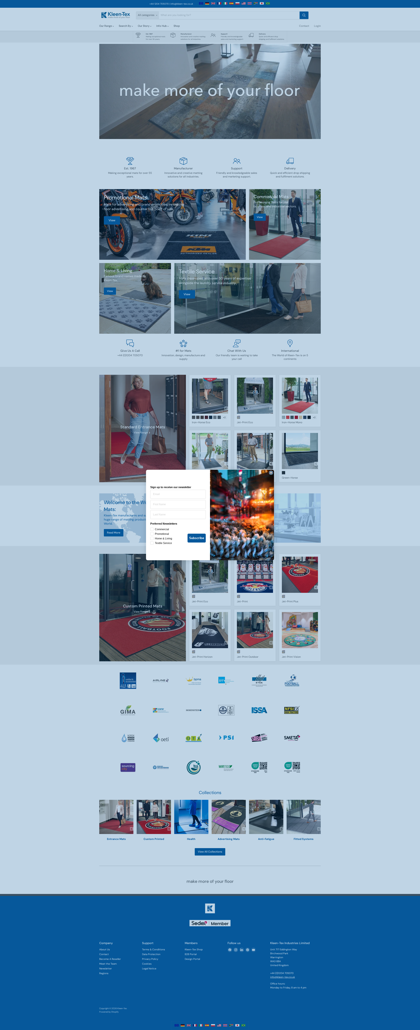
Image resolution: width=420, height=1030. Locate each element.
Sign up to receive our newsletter (170, 487)
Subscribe (196, 538)
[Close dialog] (271, 472)
